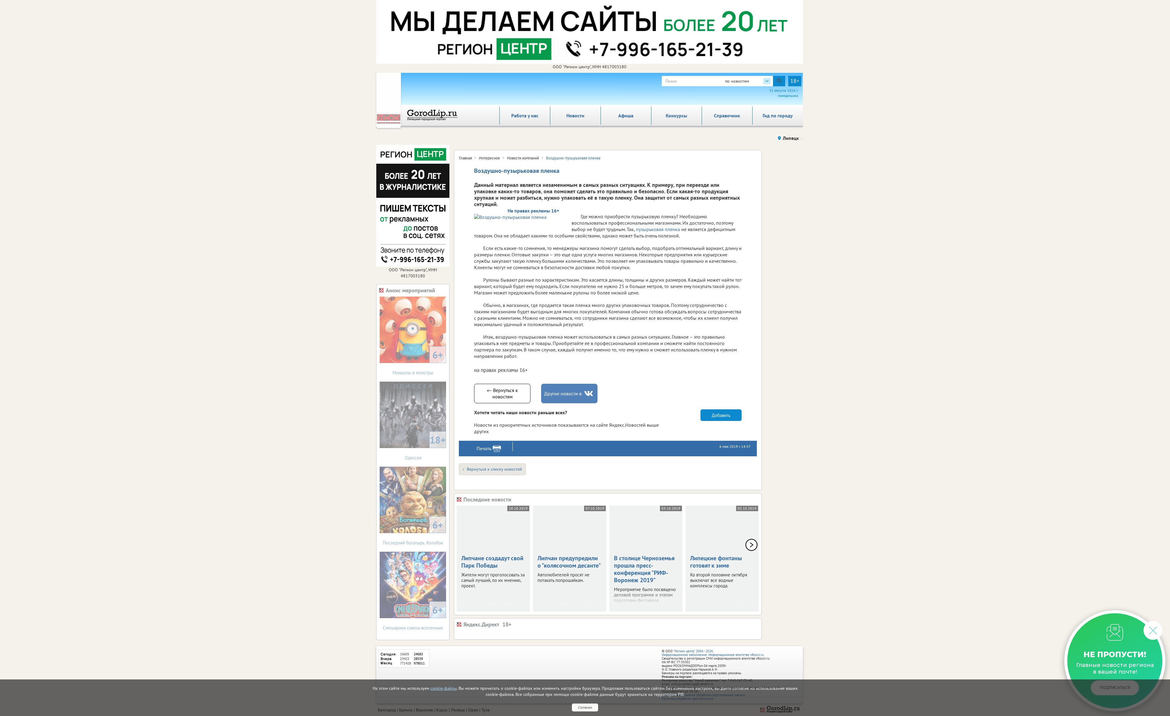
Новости (575, 115)
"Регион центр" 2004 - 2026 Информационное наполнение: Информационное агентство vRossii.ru (713, 653)
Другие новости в (563, 393)
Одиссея (425, 447)
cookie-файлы (444, 688)
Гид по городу (778, 115)
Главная (465, 158)
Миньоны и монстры (417, 362)
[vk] (589, 394)
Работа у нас (524, 115)
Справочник (727, 115)
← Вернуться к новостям (502, 393)
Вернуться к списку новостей (494, 469)
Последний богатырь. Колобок (413, 532)
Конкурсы (676, 115)
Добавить (721, 415)
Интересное (489, 158)
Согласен (585, 707)
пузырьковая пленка (658, 229)
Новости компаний (523, 158)
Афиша (625, 115)
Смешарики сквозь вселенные (413, 617)
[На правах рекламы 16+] (520, 216)
